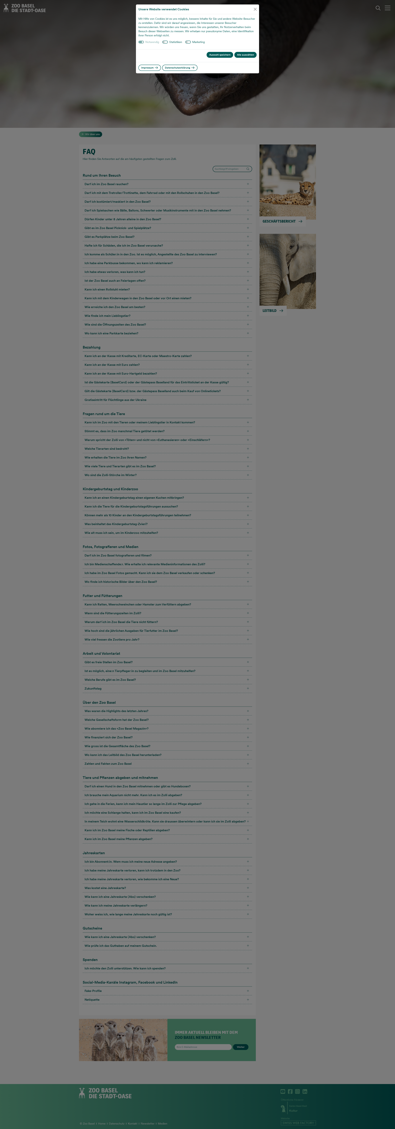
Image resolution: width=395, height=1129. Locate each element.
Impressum (147, 67)
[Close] (255, 9)
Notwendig (152, 42)
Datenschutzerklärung (178, 67)
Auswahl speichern (220, 54)
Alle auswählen (245, 54)
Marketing (198, 42)
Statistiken (175, 42)
